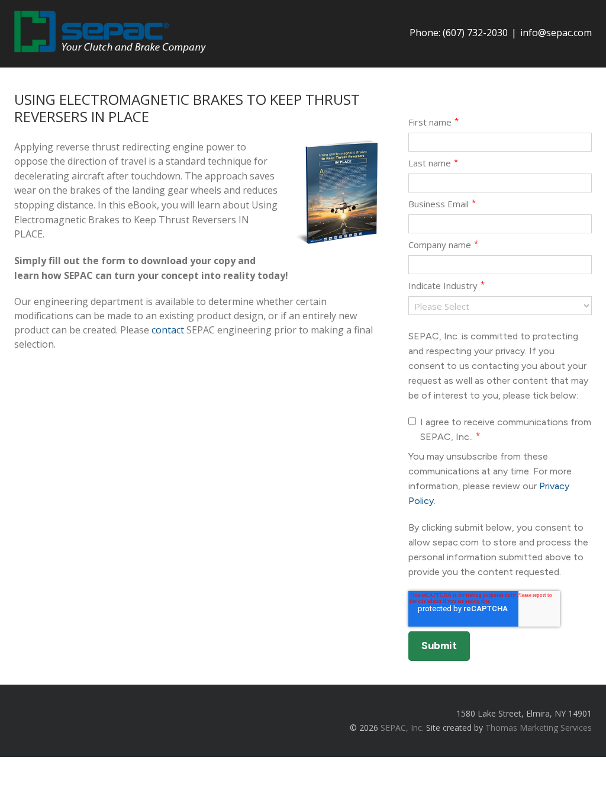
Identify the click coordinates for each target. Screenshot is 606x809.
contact (168, 329)
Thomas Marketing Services (538, 727)
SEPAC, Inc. (402, 727)
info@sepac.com (556, 32)
